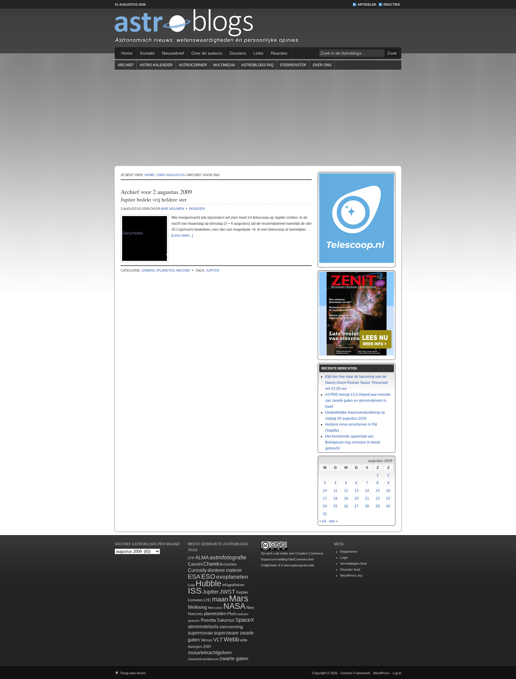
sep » (333, 521)
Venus (206, 640)
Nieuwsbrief (173, 53)
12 (346, 491)
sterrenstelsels (203, 626)
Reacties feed (350, 569)
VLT (218, 640)
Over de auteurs (206, 53)
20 (356, 498)
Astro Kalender (156, 65)
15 (378, 491)
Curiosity (197, 570)
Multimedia (224, 65)
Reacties (391, 4)
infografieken (233, 585)
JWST (227, 592)
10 (325, 491)
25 (335, 506)
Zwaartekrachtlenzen (203, 659)
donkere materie (225, 570)
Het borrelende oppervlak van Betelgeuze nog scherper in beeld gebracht (352, 442)
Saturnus (225, 620)
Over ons (322, 65)
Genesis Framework (355, 673)
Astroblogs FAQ (257, 65)
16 (388, 491)
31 (325, 514)
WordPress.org (351, 575)
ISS (195, 590)
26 (346, 506)
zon (207, 646)
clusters (230, 564)
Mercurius (215, 607)
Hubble (208, 583)
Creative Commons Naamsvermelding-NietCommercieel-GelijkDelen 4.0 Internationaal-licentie (292, 559)
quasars (194, 620)
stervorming (231, 626)
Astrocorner (193, 65)
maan (220, 599)
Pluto (232, 613)
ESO (208, 576)
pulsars (243, 614)
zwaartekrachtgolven (210, 652)
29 (378, 506)
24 (325, 506)
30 (388, 506)
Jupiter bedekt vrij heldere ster (154, 199)
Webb (231, 639)
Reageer (197, 208)
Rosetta (208, 620)
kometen (195, 600)
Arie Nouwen (172, 208)
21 (367, 498)
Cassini (195, 563)
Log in (397, 673)
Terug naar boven (133, 673)
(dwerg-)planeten (158, 270)
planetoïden (215, 613)
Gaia (191, 585)
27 (356, 506)
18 (335, 498)
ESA (194, 576)
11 (335, 491)
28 (367, 506)
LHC (207, 600)
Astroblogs (258, 28)
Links (258, 53)
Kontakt (147, 53)
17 (325, 498)
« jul (322, 521)
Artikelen (366, 4)
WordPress (381, 673)
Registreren (348, 551)
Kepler (242, 592)
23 (388, 498)
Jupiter (212, 270)
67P (191, 558)
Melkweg (197, 607)
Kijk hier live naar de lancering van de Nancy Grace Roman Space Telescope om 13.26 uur (356, 383)
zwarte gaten (233, 658)
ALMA (202, 558)
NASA (234, 606)
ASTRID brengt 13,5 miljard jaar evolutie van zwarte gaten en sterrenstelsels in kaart (358, 400)
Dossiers (238, 53)
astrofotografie (228, 557)
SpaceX (244, 620)
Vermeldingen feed (353, 563)
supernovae (200, 632)
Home (127, 53)
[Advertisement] (258, 117)
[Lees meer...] (182, 235)
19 (346, 498)
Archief (125, 65)
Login (344, 557)
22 (378, 498)
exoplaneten (232, 577)
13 (356, 491)
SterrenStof (293, 65)
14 (367, 491)
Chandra (212, 564)
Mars (238, 598)
